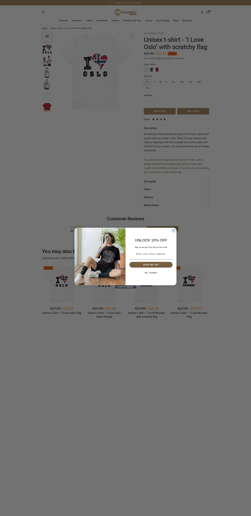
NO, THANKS (151, 273)
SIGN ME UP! (151, 265)
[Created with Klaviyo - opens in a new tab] (125, 286)
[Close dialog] (173, 230)
